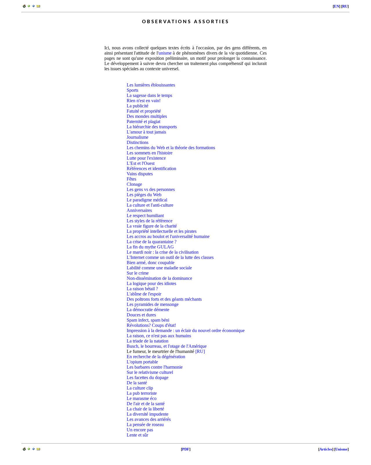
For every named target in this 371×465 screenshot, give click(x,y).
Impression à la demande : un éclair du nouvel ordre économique (186, 330)
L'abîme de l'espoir (144, 293)
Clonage (134, 184)
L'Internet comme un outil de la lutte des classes (170, 257)
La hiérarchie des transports (152, 126)
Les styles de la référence (149, 220)
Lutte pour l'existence (146, 158)
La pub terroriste (142, 393)
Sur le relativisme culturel (150, 372)
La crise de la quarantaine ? (152, 241)
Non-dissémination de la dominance (159, 278)
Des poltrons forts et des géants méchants (164, 299)
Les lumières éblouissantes (151, 84)
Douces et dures (141, 314)
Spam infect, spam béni (148, 320)
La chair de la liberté (145, 408)
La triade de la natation (147, 340)
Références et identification (151, 168)
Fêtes (131, 178)
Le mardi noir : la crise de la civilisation (163, 252)
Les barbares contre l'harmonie (155, 367)
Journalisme (137, 137)
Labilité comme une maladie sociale (159, 267)
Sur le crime (138, 273)
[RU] (200, 351)
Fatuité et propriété (144, 111)
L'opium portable (142, 361)
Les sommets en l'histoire (149, 152)
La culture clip (140, 387)
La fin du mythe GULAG (150, 246)
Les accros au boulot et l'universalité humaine (168, 236)
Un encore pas (140, 429)
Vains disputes (140, 173)
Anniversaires (139, 210)
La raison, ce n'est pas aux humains (159, 335)
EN (336, 6)
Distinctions (137, 142)
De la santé (137, 382)
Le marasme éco (142, 398)
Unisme (341, 449)
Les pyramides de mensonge (153, 304)
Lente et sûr (137, 434)
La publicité (137, 105)
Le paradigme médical (147, 199)
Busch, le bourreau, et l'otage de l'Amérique (167, 346)
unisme (165, 53)
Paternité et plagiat (143, 121)
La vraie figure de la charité (152, 226)
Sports (132, 90)
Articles (325, 449)
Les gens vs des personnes (151, 189)
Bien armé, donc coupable (150, 262)
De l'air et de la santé (146, 403)
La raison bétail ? (142, 288)
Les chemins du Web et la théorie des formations (171, 147)
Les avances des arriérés (149, 419)
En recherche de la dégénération (156, 356)
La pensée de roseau (145, 424)
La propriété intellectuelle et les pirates (162, 231)
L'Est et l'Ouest (140, 163)
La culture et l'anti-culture (150, 205)
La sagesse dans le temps (149, 95)
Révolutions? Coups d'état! (151, 325)
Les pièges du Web (144, 194)
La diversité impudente (147, 414)
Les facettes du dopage (147, 377)
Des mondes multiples (147, 116)
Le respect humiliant (145, 215)
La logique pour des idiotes (151, 283)
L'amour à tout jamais (146, 131)
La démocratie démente (148, 309)
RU (345, 6)
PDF (185, 449)
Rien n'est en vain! (144, 100)
